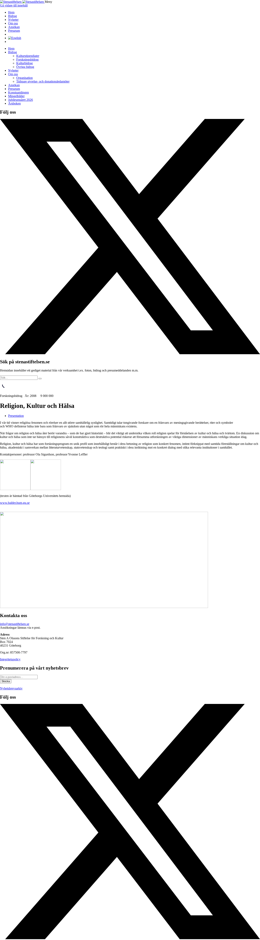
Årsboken (14, 103)
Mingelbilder (16, 96)
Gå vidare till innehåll (14, 5)
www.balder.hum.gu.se (15, 502)
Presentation (16, 415)
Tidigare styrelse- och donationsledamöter (42, 81)
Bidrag (12, 16)
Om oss (13, 23)
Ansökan (14, 27)
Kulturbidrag (24, 63)
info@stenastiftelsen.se (14, 624)
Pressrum (14, 30)
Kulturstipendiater (27, 56)
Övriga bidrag (25, 67)
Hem (11, 12)
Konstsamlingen (18, 92)
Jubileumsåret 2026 (20, 99)
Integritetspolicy (10, 659)
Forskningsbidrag (27, 59)
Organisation (24, 78)
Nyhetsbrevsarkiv (11, 688)
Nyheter (13, 19)
